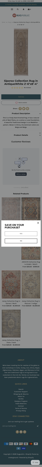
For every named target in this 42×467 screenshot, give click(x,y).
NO (21, 241)
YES (21, 234)
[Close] (38, 222)
